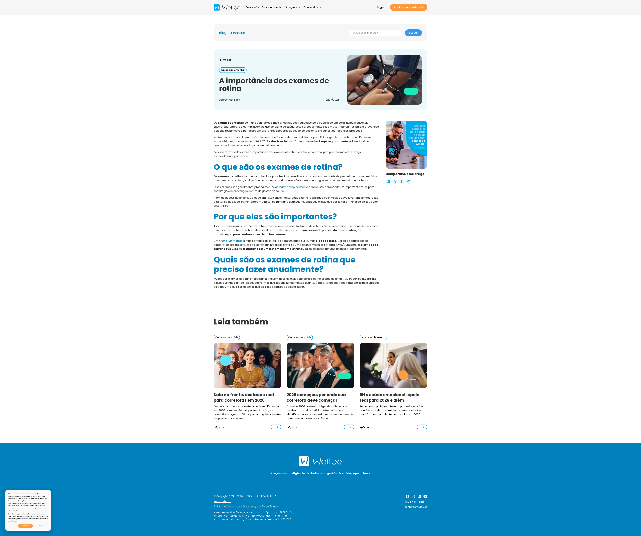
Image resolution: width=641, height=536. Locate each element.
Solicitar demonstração (408, 7)
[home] (227, 7)
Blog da (232, 32)
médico (231, 241)
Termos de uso (222, 501)
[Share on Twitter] (395, 181)
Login (380, 7)
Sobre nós (252, 7)
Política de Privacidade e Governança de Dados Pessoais (247, 506)
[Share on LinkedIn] (388, 181)
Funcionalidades (272, 7)
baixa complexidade (292, 187)
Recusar (40, 526)
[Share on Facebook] (401, 181)
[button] (293, 7)
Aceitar (25, 526)
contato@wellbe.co (416, 507)
